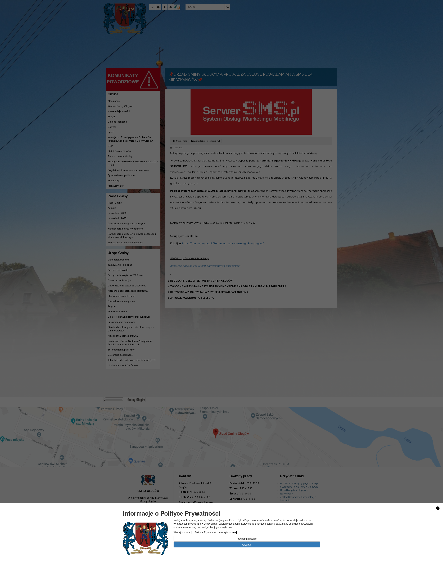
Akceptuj (246, 544)
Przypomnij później (247, 538)
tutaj (234, 532)
